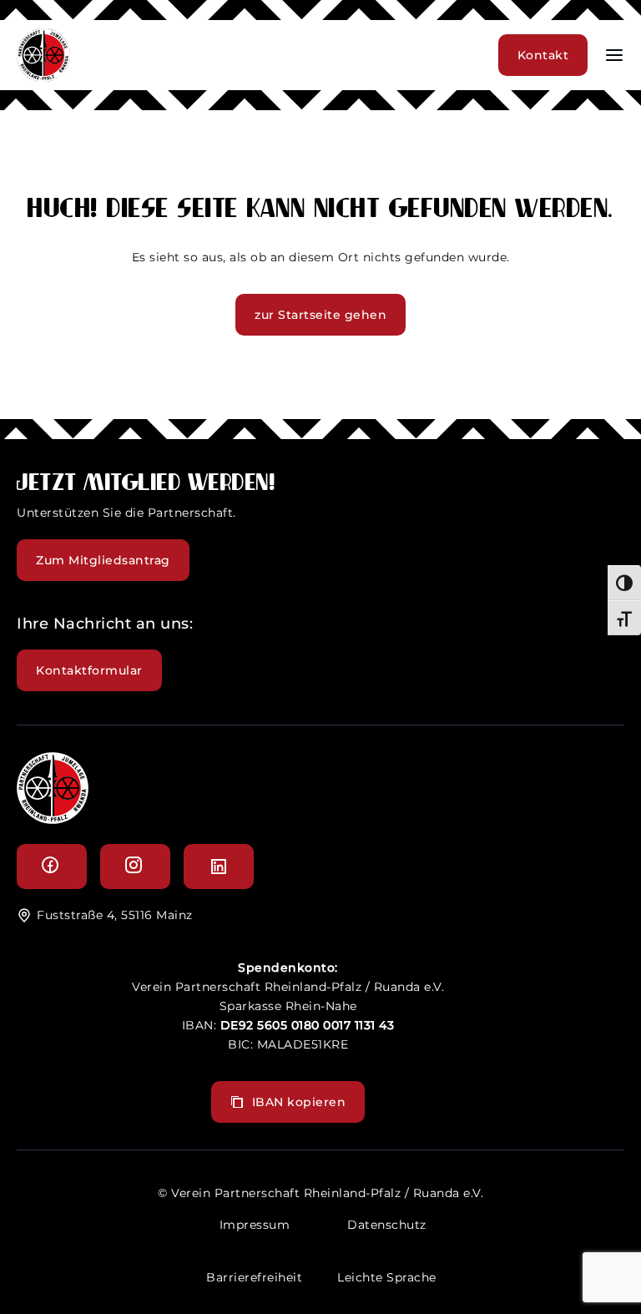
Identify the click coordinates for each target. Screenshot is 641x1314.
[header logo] (43, 77)
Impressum (255, 1224)
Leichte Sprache (387, 1277)
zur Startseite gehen (320, 314)
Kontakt (543, 55)
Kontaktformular (89, 670)
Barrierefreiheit (254, 1277)
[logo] (52, 819)
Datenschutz (386, 1224)
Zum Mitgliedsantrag (103, 560)
